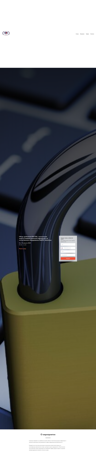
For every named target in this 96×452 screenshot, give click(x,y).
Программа (82, 33)
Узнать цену (22, 248)
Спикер (77, 33)
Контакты (92, 33)
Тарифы (87, 33)
